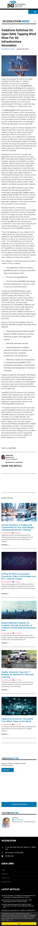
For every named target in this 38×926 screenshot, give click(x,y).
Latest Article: (18, 820)
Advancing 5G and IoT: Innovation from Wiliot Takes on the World (17, 720)
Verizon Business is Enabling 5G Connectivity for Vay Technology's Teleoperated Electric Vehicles (17, 527)
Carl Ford (15, 818)
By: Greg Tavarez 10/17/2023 (11, 680)
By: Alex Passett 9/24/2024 (10, 533)
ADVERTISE (4, 874)
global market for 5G (12, 110)
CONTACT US (5, 878)
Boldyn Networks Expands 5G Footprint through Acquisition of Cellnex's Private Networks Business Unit (18, 626)
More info (11, 920)
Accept (19, 923)
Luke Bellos (12, 448)
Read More (4, 545)
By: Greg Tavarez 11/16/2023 (11, 633)
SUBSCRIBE (5, 770)
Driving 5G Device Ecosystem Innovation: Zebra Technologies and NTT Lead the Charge (18, 576)
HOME (3, 870)
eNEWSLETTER (5, 882)
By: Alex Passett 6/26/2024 (10, 582)
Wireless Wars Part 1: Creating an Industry (23, 822)
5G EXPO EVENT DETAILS (19, 804)
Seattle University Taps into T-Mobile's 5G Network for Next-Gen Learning (17, 674)
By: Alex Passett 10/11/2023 (11, 724)
